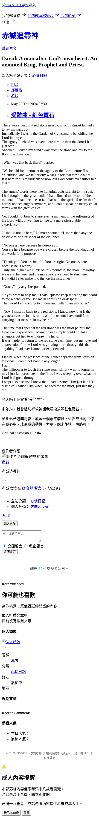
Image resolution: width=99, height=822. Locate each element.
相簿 (14, 85)
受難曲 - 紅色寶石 (32, 115)
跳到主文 (9, 48)
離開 (26, 813)
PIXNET (21, 753)
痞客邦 (27, 488)
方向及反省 (39, 507)
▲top (6, 515)
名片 (14, 96)
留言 (37, 488)
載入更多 (10, 523)
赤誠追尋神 (20, 36)
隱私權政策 (81, 753)
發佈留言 (10, 551)
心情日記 (39, 75)
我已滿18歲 (11, 813)
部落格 (16, 90)
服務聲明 (49, 758)
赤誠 (5, 462)
